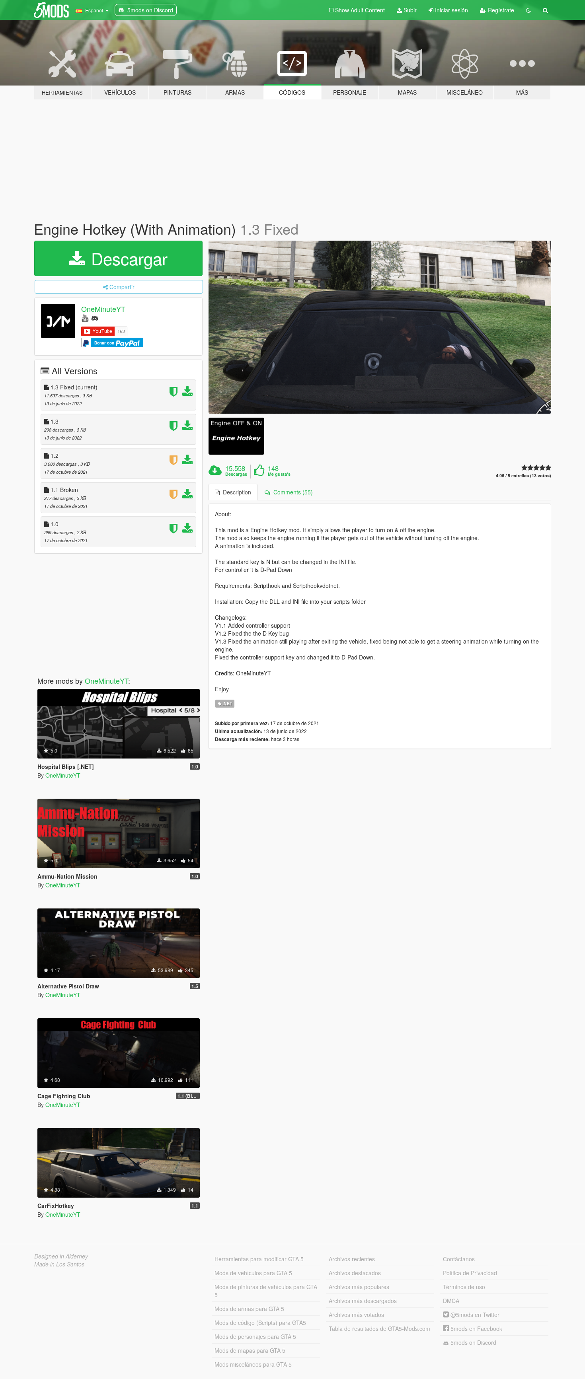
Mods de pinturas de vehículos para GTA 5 (265, 1291)
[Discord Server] (94, 317)
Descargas (236, 474)
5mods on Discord (472, 1342)
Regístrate (500, 10)
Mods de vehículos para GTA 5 (253, 1273)
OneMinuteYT (103, 308)
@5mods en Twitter (474, 1315)
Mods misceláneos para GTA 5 (253, 1364)
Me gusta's (279, 474)
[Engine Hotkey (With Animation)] (380, 327)
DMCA (451, 1301)
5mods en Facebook (475, 1328)
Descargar (127, 258)
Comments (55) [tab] (291, 492)
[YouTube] (85, 317)
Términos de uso (464, 1287)
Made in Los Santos (59, 1264)
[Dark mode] (528, 10)
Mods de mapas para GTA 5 (249, 1350)
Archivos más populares (359, 1287)
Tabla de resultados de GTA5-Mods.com (379, 1328)
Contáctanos (459, 1259)
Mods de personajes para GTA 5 (255, 1336)
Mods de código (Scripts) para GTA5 (260, 1322)
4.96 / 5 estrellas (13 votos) (523, 475)
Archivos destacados (355, 1273)
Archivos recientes (352, 1259)
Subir (409, 10)
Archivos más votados (356, 1315)
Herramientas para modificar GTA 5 (259, 1259)
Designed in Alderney (61, 1256)
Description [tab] (235, 492)
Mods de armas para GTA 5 (249, 1309)
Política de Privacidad (470, 1273)
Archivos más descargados (363, 1301)
